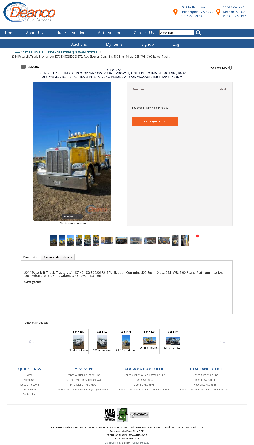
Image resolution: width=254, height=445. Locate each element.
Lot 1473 (150, 339)
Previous (138, 89)
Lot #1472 (113, 70)
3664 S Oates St (144, 379)
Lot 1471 (126, 340)
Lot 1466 (79, 340)
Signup (147, 44)
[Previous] (40, 151)
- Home (28, 375)
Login (178, 44)
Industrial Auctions (70, 32)
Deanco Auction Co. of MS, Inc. (83, 375)
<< (29, 342)
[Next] (104, 151)
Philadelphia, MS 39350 (83, 384)
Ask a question (155, 121)
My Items (114, 44)
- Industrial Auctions (28, 384)
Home (10, 32)
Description (30, 257)
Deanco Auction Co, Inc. (204, 375)
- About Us (28, 379)
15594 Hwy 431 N (205, 379)
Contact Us (144, 32)
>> (223, 342)
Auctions (79, 44)
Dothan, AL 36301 (144, 384)
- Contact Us (28, 394)
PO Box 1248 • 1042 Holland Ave (83, 379)
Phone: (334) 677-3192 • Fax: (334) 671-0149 (144, 389)
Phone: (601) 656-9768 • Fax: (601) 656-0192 (83, 389)
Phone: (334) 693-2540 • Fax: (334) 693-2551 (205, 389)
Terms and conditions (58, 257)
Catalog (33, 66)
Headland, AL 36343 (205, 384)
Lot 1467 (102, 340)
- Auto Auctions (28, 389)
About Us (34, 32)
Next (222, 89)
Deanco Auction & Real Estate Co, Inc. (144, 375)
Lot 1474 (173, 339)
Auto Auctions (110, 32)
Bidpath (126, 442)
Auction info (218, 67)
